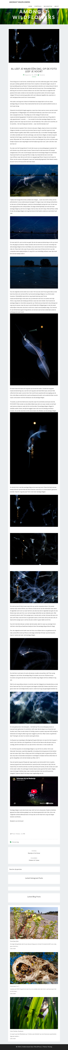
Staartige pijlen (14, 941)
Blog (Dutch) (48, 6)
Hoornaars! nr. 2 (14, 986)
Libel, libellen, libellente (16, 1031)
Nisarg (50, 1046)
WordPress (37, 1046)
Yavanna (42, 75)
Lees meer (13, 948)
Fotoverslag (15, 842)
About (56, 6)
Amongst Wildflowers (19, 2)
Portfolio (37, 6)
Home (30, 6)
